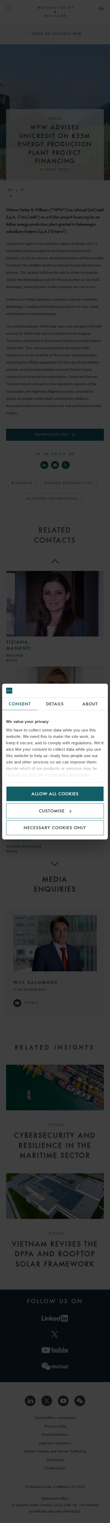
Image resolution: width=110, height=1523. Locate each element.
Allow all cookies (55, 793)
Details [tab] (55, 703)
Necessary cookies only (55, 827)
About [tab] (90, 703)
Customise (52, 810)
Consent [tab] (20, 703)
